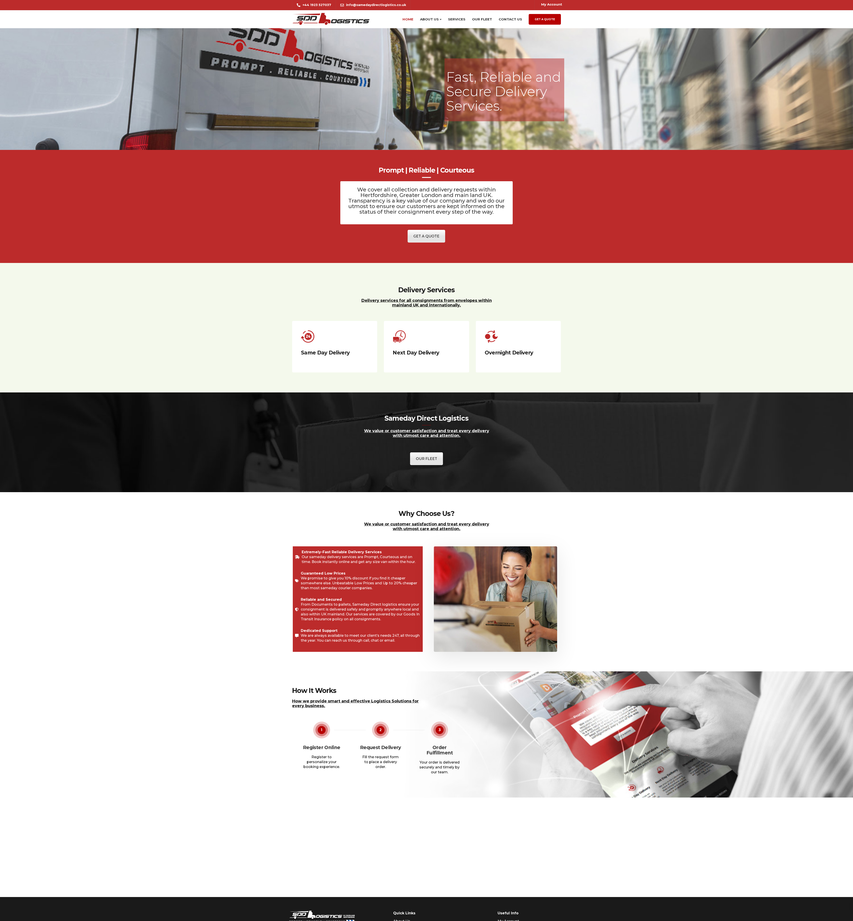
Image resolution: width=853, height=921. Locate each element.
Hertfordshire (378, 195)
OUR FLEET (426, 459)
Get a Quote (545, 19)
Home (408, 19)
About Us (429, 19)
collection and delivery (421, 189)
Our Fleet (482, 19)
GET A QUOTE (426, 236)
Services (456, 19)
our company (447, 200)
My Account (551, 4)
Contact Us (510, 19)
